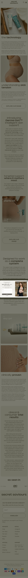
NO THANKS (7, 295)
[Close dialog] (27, 281)
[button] (7, 294)
